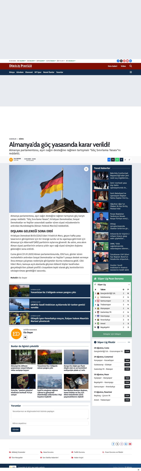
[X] (117, 444)
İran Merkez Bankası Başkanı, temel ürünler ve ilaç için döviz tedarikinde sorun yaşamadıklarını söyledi (76, 393)
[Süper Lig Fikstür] (129, 342)
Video (123, 66)
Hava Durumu (48, 452)
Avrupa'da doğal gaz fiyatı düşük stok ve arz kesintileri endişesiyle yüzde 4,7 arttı (75, 368)
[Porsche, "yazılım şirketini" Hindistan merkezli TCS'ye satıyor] (23, 381)
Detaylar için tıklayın (112, 334)
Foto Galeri (112, 66)
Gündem (19, 72)
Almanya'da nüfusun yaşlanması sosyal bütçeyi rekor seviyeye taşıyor (21, 368)
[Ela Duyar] (16, 334)
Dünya (12, 72)
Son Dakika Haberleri (50, 458)
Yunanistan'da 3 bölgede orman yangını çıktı (47, 367)
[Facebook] (113, 444)
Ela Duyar (28, 332)
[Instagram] (121, 444)
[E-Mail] (25, 337)
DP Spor (38, 72)
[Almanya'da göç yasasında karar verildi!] (49, 189)
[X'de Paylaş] (113, 159)
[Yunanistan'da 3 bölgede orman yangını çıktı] (49, 357)
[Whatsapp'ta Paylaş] (117, 159)
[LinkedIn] (126, 444)
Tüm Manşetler (17, 458)
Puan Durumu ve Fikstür (114, 452)
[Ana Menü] (131, 72)
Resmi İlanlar (48, 72)
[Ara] (131, 66)
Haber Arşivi (78, 458)
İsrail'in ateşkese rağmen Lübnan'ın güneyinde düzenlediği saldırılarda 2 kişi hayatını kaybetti (49, 393)
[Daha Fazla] (121, 159)
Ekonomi (29, 72)
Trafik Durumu (79, 452)
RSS (13, 467)
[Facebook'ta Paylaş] (109, 159)
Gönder (16, 429)
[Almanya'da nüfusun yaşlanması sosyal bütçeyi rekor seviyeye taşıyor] (23, 357)
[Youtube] (130, 444)
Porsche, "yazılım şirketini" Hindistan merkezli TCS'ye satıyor (22, 392)
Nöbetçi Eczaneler (18, 452)
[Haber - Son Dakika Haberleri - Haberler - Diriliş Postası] (20, 66)
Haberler (12, 139)
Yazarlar (59, 72)
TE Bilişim (128, 467)
